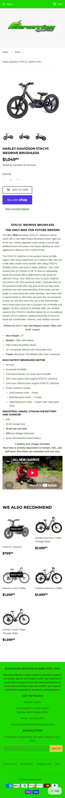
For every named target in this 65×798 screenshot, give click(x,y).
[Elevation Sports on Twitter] (47, 770)
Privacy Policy (10, 764)
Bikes (17, 52)
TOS (57, 764)
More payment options (17, 209)
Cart (59, 4)
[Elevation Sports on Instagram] (59, 770)
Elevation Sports (34, 779)
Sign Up (56, 748)
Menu (10, 4)
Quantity (6, 174)
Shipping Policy (44, 764)
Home (5, 52)
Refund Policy (27, 764)
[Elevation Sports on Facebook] (53, 770)
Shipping (7, 165)
